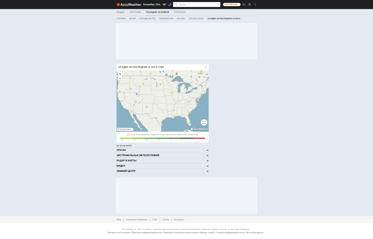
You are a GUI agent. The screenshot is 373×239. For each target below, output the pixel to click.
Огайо (165, 219)
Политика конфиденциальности (147, 232)
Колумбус (179, 219)
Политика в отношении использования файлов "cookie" (189, 232)
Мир (119, 219)
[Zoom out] (120, 78)
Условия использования (119, 232)
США (155, 219)
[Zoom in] (120, 74)
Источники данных (255, 232)
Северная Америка (136, 219)
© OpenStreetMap (124, 129)
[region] (163, 101)
